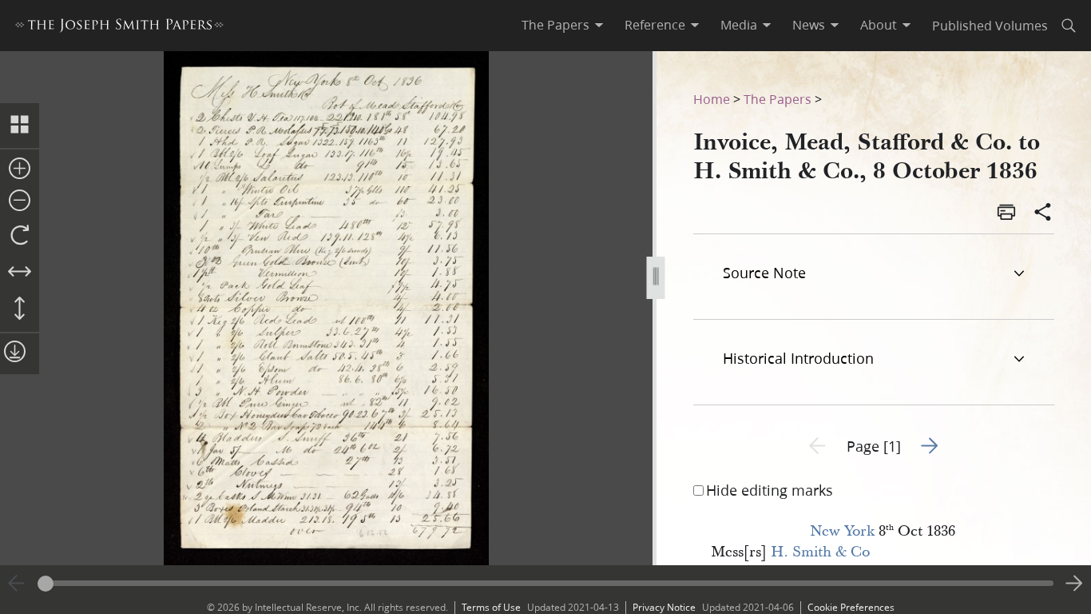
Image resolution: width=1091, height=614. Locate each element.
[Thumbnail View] (19, 125)
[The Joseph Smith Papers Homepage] (119, 27)
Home (711, 99)
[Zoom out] (19, 201)
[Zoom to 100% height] (19, 309)
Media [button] (738, 25)
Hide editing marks (769, 490)
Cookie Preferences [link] (851, 607)
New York (842, 531)
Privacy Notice (664, 607)
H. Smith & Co (820, 552)
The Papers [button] (555, 25)
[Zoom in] (19, 169)
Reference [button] (655, 25)
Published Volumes (990, 25)
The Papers (777, 99)
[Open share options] (1043, 213)
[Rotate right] (19, 236)
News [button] (808, 25)
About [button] (878, 25)
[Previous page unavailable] (17, 583)
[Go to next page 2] (1074, 583)
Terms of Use (491, 607)
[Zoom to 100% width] (19, 272)
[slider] (545, 583)
